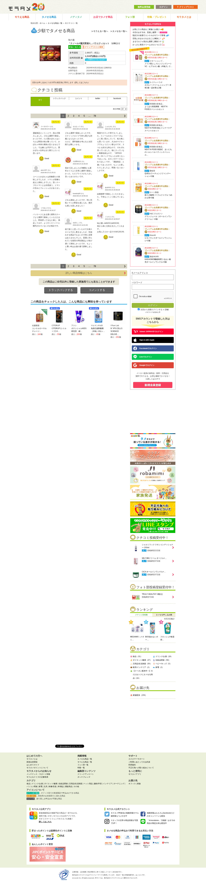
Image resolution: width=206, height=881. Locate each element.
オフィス (132, 784)
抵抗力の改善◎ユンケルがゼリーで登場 (149, 35)
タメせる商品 (49, 17)
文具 (45, 786)
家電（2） (159, 667)
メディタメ (76, 17)
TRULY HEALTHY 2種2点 (152, 594)
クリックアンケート (86, 774)
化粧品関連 (63, 784)
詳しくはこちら (45, 822)
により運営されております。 (121, 878)
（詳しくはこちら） (81, 82)
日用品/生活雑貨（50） (142, 664)
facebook (117, 98)
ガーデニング (118, 784)
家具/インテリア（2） (142, 667)
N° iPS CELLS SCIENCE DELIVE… (116, 331)
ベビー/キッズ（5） (163, 664)
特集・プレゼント (157, 17)
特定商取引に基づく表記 (96, 872)
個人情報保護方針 (128, 875)
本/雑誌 (61, 786)
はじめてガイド (33, 765)
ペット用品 (88, 784)
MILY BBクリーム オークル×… (154, 558)
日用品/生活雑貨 (75, 784)
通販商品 (68, 786)
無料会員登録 (144, 7)
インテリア (107, 784)
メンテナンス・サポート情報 (38, 774)
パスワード (137, 282)
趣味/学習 (98, 784)
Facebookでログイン (148, 348)
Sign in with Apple (146, 340)
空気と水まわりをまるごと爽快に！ (147, 38)
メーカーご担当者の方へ (114, 872)
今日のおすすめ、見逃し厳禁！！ (146, 32)
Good (46, 158)
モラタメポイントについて (37, 768)
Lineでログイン (145, 357)
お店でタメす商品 (103, 17)
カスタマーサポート (136, 759)
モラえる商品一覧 (85, 762)
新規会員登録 (32, 762)
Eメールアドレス (140, 273)
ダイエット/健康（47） (142, 660)
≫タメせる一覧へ (118, 31)
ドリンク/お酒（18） (164, 656)
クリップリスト (186, 7)
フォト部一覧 (83, 765)
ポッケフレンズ (84, 777)
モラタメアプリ (134, 774)
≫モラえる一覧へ (99, 31)
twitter (97, 98)
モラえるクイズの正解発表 (37, 777)
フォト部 (130, 17)
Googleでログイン (146, 365)
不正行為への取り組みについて (141, 768)
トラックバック (59, 98)
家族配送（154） (140, 695)
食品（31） (137, 656)
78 (94, 116)
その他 (76, 786)
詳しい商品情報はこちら (79, 273)
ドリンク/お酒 (37, 784)
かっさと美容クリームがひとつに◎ (147, 45)
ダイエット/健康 (50, 784)
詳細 (167, 310)
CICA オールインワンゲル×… (154, 572)
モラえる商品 (22, 17)
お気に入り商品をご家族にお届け (146, 29)
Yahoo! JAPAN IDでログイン (151, 331)
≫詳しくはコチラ (153, 379)
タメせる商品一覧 (55, 23)
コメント (78, 98)
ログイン (163, 7)
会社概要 (83, 872)
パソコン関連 (32, 786)
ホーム (42, 23)
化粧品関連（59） (162, 660)
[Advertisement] (152, 720)
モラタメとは (184, 17)
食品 (28, 784)
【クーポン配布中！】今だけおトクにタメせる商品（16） (143, 674)
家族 (139, 784)
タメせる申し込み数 (164, 615)
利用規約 (132, 765)
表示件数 (116, 109)
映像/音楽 (52, 786)
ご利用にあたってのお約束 (139, 762)
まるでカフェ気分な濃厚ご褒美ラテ (147, 41)
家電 (40, 786)
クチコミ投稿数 (141, 615)
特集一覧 (81, 768)
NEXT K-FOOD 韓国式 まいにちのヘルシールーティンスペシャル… (158, 152)
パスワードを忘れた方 (152, 312)
